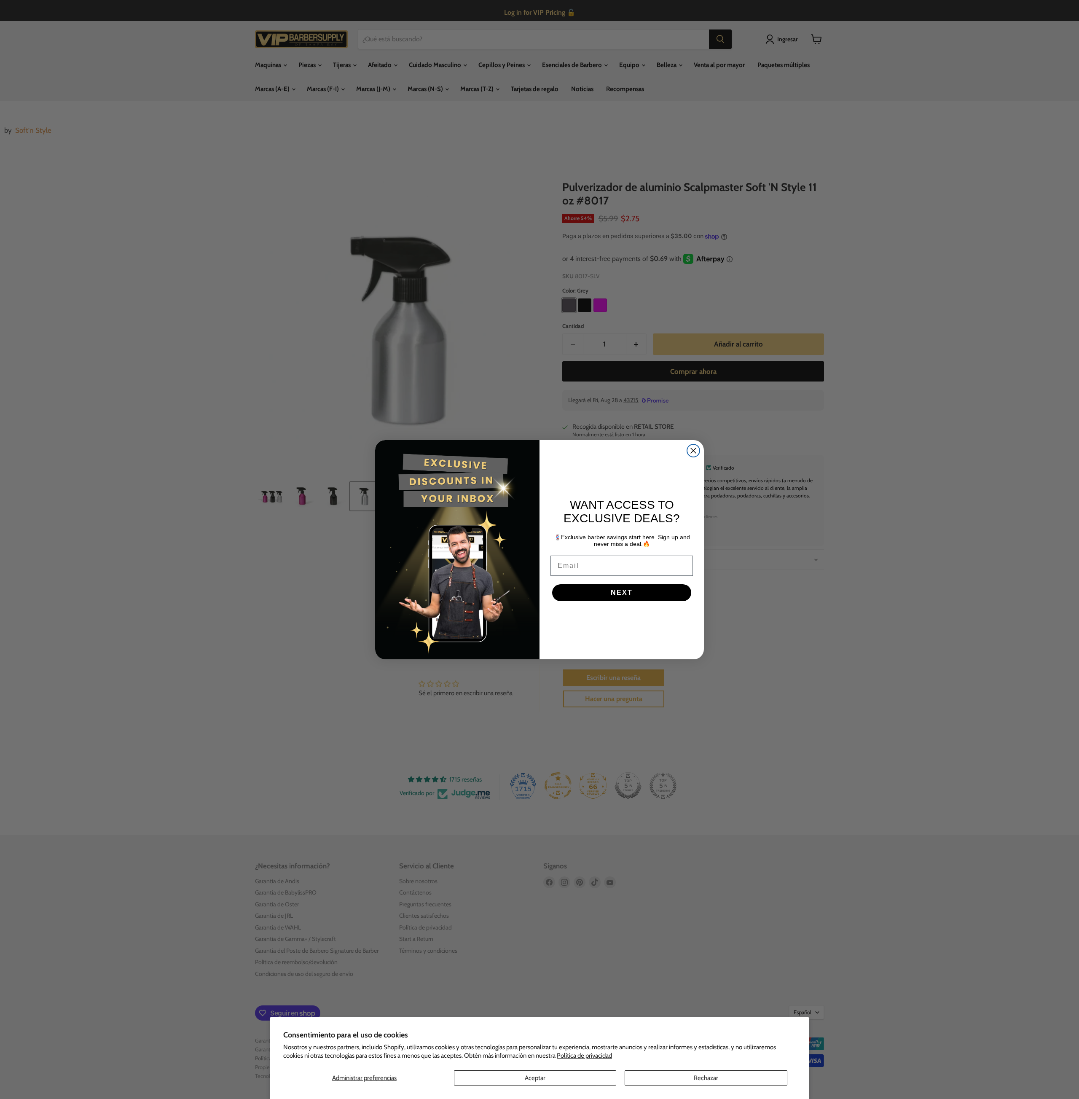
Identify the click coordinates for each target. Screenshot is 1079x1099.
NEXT (622, 592)
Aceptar (535, 1078)
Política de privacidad (584, 1055)
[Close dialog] (693, 450)
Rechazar (706, 1078)
